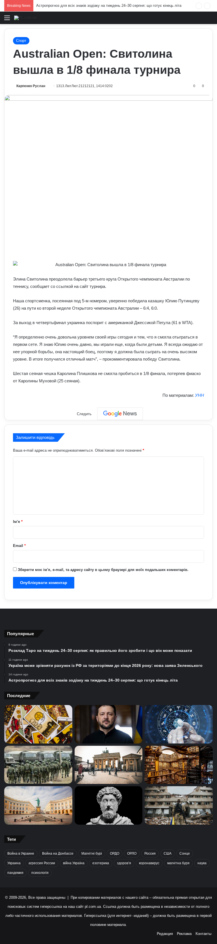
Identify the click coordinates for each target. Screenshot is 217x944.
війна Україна (73, 863)
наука (202, 863)
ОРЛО (131, 853)
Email (19, 546)
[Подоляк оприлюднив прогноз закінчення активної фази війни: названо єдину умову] (179, 805)
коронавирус (149, 863)
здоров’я (124, 863)
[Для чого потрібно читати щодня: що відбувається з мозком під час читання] (179, 765)
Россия (150, 853)
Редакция (165, 934)
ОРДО (114, 853)
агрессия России (42, 863)
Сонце (184, 853)
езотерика (100, 863)
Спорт (21, 40)
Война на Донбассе (57, 853)
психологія (40, 873)
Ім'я (18, 522)
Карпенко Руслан (30, 86)
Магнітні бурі (91, 853)
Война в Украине (20, 853)
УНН (199, 395)
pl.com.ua (93, 906)
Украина (14, 863)
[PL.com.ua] (25, 18)
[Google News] (120, 414)
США (168, 853)
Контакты (203, 934)
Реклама (184, 934)
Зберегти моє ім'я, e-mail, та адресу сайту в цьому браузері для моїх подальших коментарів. (103, 570)
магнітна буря (178, 863)
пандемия (15, 873)
